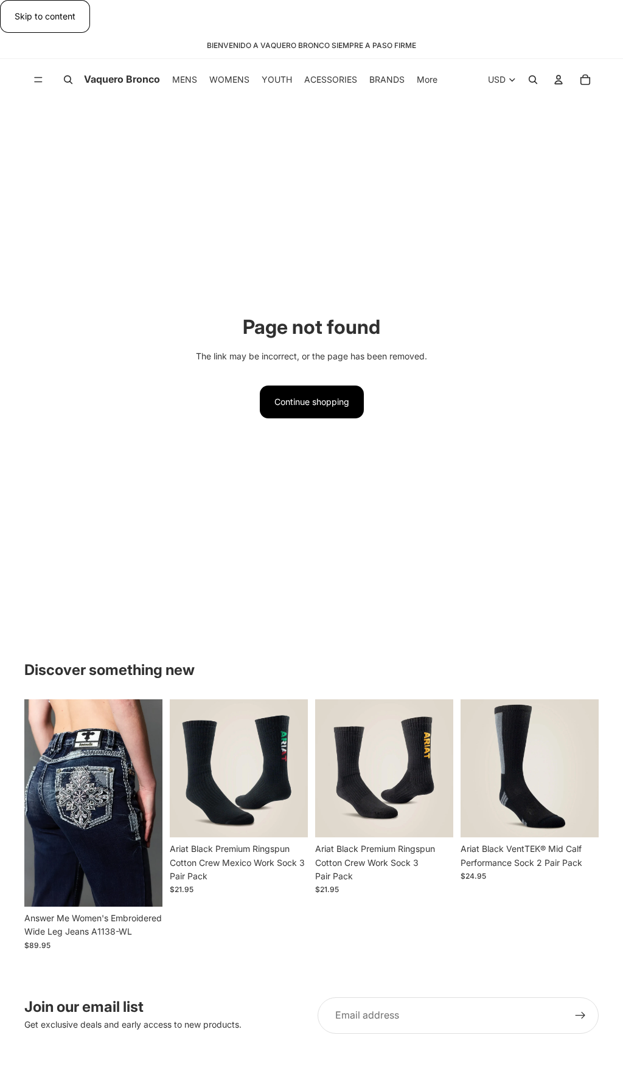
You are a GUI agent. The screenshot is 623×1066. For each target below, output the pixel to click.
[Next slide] (149, 803)
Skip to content (45, 16)
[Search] (68, 80)
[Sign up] (580, 1015)
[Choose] (144, 888)
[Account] (558, 80)
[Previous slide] (37, 803)
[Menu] (38, 80)
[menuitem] (427, 79)
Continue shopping (311, 401)
